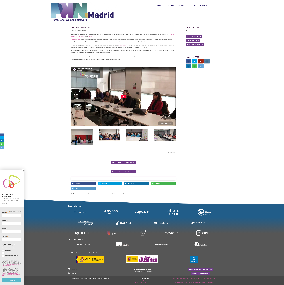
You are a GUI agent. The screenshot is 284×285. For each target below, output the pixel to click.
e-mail (4, 212)
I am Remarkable (76, 39)
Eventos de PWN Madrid (194, 37)
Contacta (74, 269)
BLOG (188, 6)
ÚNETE (195, 6)
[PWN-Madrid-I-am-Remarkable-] (82, 145)
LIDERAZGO (181, 6)
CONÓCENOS (160, 6)
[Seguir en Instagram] (145, 278)
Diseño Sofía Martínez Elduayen (142, 282)
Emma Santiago (79, 36)
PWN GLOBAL (203, 6)
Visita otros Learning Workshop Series (123, 172)
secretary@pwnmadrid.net (207, 282)
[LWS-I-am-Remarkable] (109, 141)
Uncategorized (82, 30)
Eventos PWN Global (193, 40)
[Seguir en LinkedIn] (142, 278)
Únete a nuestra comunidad (195, 44)
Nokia (90, 36)
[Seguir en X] (139, 278)
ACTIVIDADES (171, 6)
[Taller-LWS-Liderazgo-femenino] (165, 141)
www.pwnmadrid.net (142, 280)
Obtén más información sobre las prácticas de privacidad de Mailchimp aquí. (11, 274)
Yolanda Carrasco (122, 45)
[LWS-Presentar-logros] (137, 141)
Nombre (5, 220)
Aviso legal (206, 278)
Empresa (5, 236)
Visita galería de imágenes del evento (123, 162)
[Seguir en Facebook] (136, 278)
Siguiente (172, 152)
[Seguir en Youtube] (148, 278)
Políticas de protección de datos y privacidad (10, 265)
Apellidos (5, 228)
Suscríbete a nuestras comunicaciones (200, 269)
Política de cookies (198, 278)
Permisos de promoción (8, 244)
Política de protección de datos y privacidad (183, 278)
